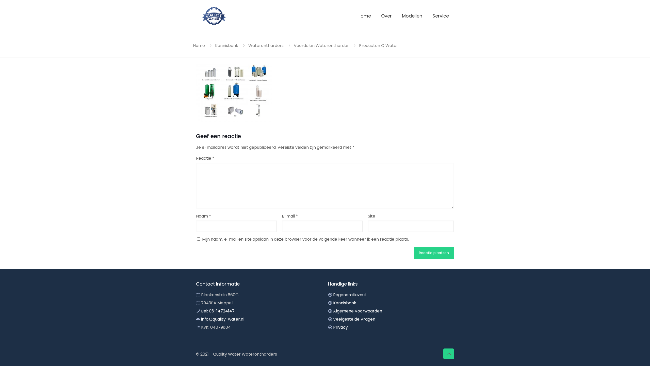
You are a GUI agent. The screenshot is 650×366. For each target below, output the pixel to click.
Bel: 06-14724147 (218, 311)
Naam (203, 216)
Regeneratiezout (349, 295)
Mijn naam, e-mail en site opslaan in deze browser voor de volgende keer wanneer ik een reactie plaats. (305, 239)
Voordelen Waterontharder (321, 45)
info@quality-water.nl (222, 319)
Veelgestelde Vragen (354, 319)
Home (199, 45)
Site (371, 216)
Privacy (340, 327)
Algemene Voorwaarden (357, 311)
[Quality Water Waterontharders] (213, 16)
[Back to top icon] (448, 353)
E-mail (290, 216)
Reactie (205, 158)
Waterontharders (266, 45)
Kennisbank (226, 45)
